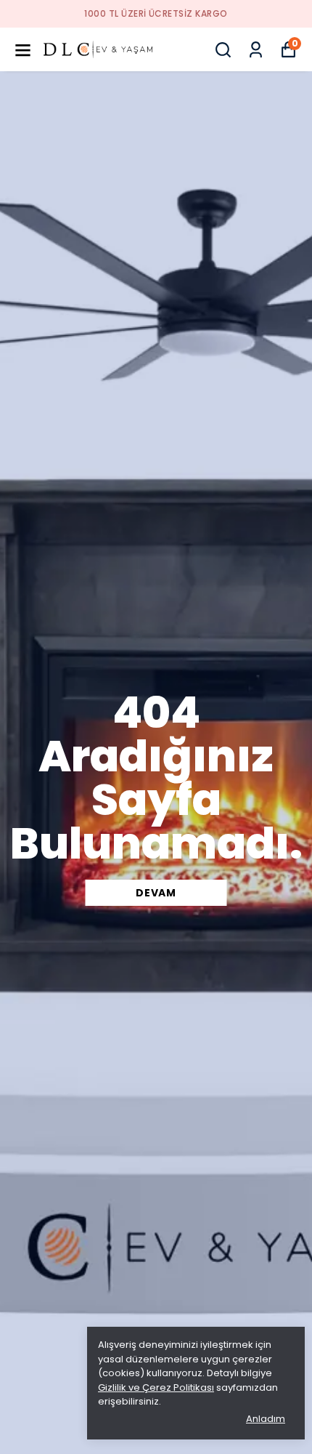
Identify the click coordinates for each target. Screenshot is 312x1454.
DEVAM (156, 892)
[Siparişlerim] (256, 50)
